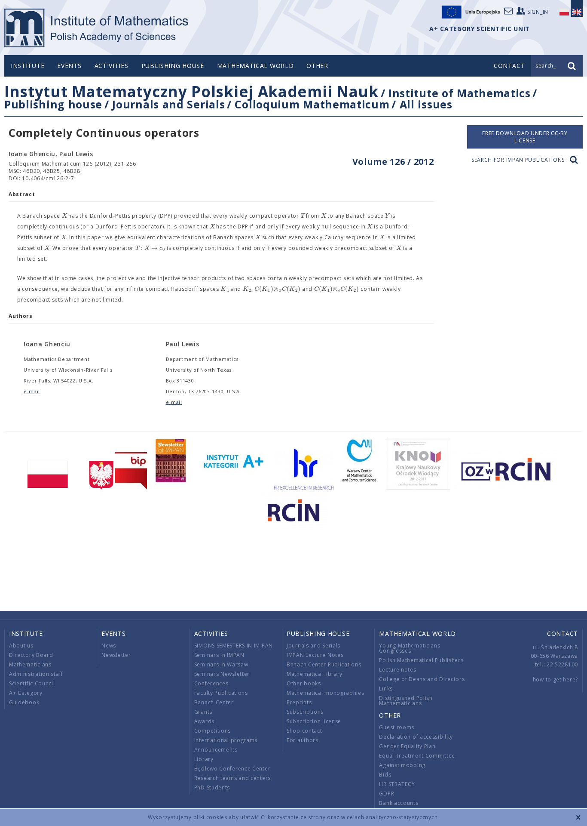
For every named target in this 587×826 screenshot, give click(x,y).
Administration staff (36, 674)
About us (21, 645)
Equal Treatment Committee (417, 755)
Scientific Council (32, 683)
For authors (302, 740)
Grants (203, 711)
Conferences (211, 683)
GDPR (386, 793)
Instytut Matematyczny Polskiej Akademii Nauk (191, 91)
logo (97, 28)
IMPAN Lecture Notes (315, 655)
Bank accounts (398, 803)
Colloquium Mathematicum (312, 104)
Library (204, 759)
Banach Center (214, 702)
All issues (426, 104)
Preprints (299, 702)
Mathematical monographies (325, 693)
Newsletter (116, 655)
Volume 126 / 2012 (393, 161)
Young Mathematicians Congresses (409, 648)
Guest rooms (396, 727)
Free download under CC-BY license (525, 136)
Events (69, 66)
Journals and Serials (168, 104)
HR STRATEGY (397, 784)
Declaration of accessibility (416, 736)
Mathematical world (255, 66)
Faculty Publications (221, 693)
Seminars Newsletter (222, 674)
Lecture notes (397, 669)
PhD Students (212, 787)
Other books (304, 683)
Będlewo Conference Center (232, 768)
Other (317, 66)
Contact (562, 633)
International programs (225, 740)
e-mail (32, 391)
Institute (27, 66)
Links (386, 688)
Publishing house (172, 66)
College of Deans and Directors (422, 679)
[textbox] (64, 216)
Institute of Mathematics (459, 93)
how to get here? (555, 679)
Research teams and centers (232, 778)
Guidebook (24, 702)
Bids (385, 774)
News (108, 645)
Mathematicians (30, 664)
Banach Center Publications (324, 664)
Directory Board (31, 655)
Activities (111, 66)
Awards (204, 721)
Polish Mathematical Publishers (421, 660)
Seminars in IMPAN (219, 655)
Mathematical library (314, 674)
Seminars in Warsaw (221, 664)
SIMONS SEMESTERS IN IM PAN (233, 645)
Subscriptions (305, 711)
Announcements (216, 749)
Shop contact (304, 730)
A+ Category (26, 693)
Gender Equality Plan (407, 746)
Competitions (212, 730)
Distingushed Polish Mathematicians (405, 700)
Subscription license (314, 721)
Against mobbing (402, 765)
